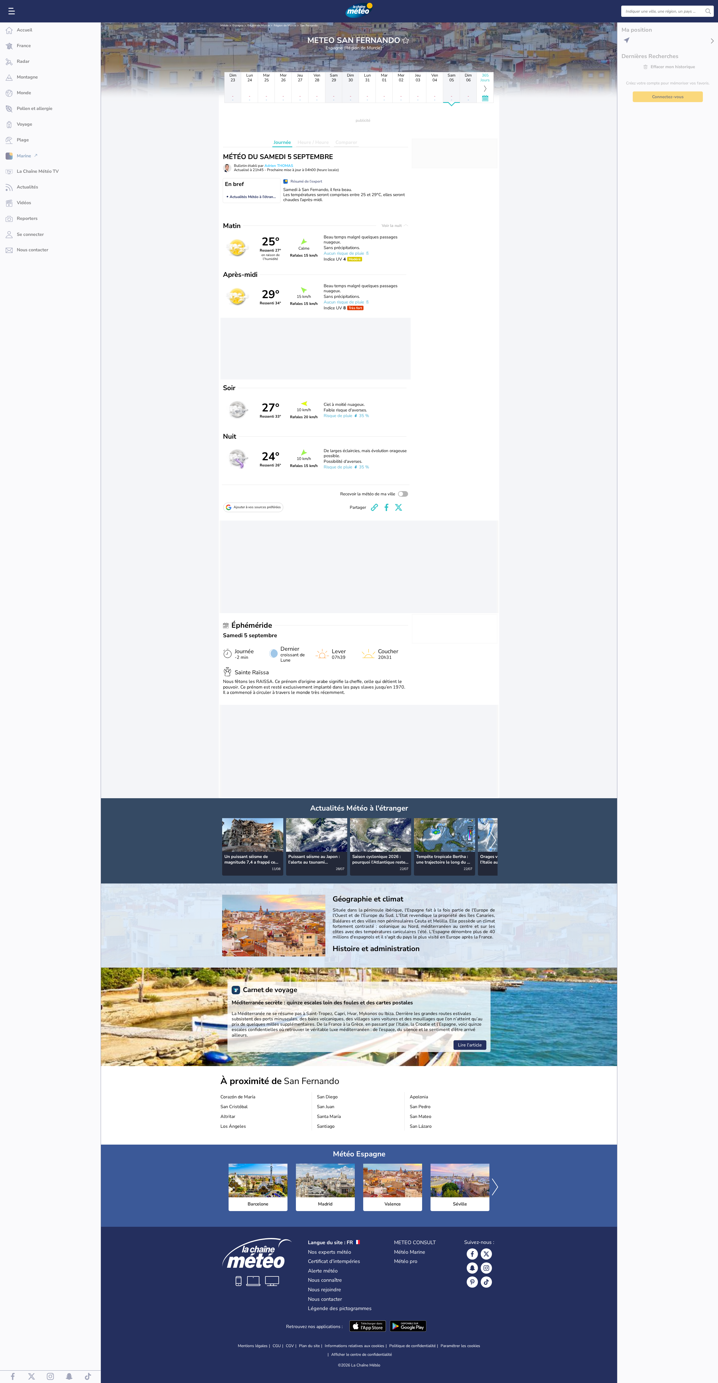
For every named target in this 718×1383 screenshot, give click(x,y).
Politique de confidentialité (412, 1346)
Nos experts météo (329, 1252)
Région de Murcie (258, 25)
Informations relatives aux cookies (354, 1346)
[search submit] (708, 11)
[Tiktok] (486, 1282)
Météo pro (405, 1261)
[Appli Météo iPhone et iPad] (367, 1326)
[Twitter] (486, 1254)
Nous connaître (325, 1280)
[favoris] (405, 40)
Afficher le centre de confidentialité (361, 1354)
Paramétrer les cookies (460, 1346)
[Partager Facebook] (386, 507)
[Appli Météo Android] (408, 1326)
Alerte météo (323, 1270)
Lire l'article (470, 1045)
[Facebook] (472, 1254)
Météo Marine (409, 1252)
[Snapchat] (472, 1268)
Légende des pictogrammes (340, 1308)
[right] (493, 840)
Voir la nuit (392, 225)
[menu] (12, 11)
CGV (290, 1346)
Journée (282, 142)
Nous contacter (325, 1299)
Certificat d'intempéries (334, 1261)
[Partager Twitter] (398, 507)
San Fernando (309, 25)
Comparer (346, 142)
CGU (277, 1346)
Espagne (238, 25)
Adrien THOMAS (278, 165)
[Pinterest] (472, 1282)
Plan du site (309, 1346)
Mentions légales (253, 1346)
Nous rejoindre (324, 1289)
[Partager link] (374, 507)
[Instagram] (486, 1268)
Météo (224, 25)
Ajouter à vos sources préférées (257, 507)
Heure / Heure (313, 142)
